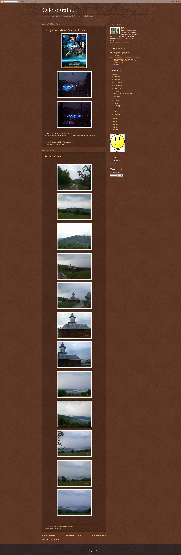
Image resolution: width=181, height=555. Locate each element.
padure (57, 528)
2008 (114, 130)
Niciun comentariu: (69, 526)
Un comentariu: (68, 142)
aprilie (116, 106)
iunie (115, 100)
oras (56, 144)
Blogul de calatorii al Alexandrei (123, 59)
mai (115, 103)
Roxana (125, 28)
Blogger (98, 551)
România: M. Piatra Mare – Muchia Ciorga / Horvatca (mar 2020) (124, 61)
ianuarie (116, 114)
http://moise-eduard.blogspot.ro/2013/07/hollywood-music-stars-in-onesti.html (70, 135)
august (116, 88)
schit (61, 528)
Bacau (52, 144)
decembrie (117, 76)
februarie (117, 112)
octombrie (117, 82)
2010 (114, 124)
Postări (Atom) (55, 539)
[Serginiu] (117, 152)
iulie (115, 91)
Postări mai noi (48, 535)
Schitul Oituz (53, 156)
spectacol (61, 144)
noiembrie (117, 79)
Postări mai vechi (99, 535)
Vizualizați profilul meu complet (119, 43)
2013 (114, 74)
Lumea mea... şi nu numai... (122, 52)
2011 (114, 121)
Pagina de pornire (73, 535)
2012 (114, 118)
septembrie (117, 85)
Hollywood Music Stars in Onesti (65, 30)
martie (116, 109)
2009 (114, 127)
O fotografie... (60, 9)
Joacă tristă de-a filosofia (120, 54)
